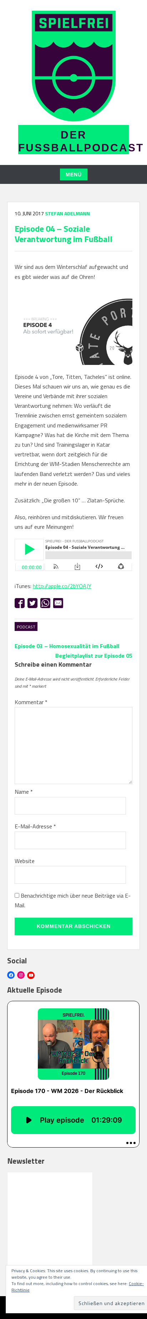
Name (24, 791)
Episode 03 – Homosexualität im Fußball (67, 646)
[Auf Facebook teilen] (20, 603)
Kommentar (31, 702)
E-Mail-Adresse (35, 826)
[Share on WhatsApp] (45, 603)
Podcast (26, 626)
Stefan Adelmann (67, 213)
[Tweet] (32, 603)
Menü (74, 174)
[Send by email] (58, 603)
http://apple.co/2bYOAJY (62, 586)
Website (25, 861)
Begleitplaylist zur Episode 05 (93, 655)
